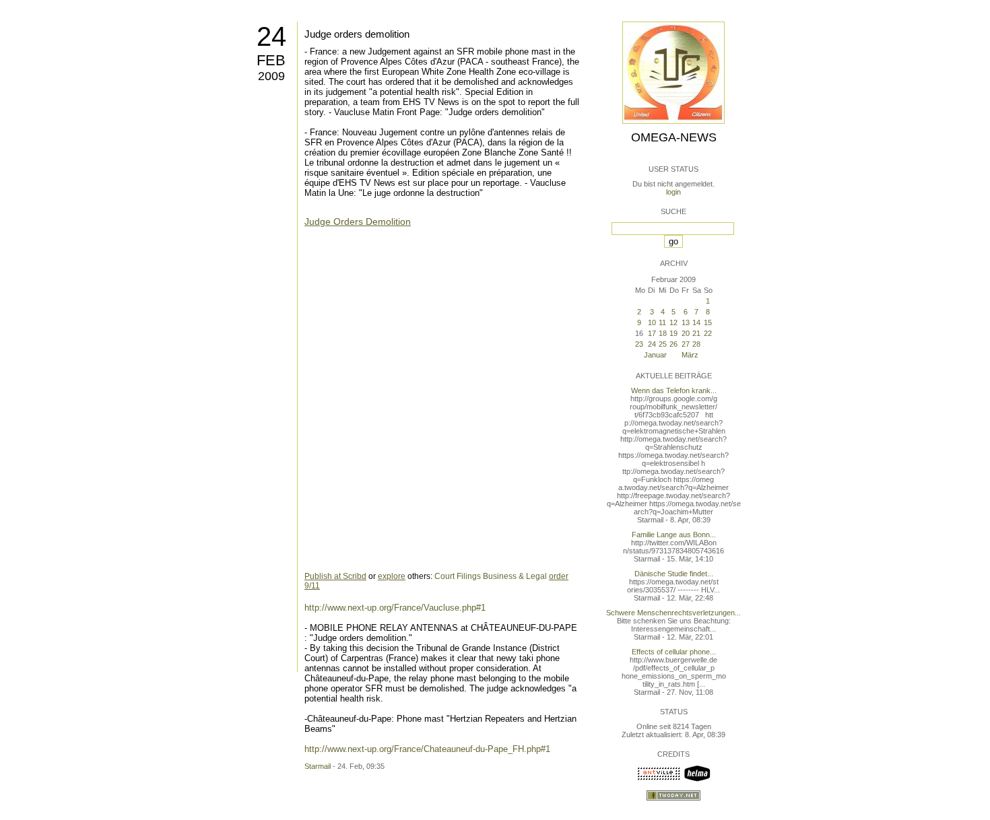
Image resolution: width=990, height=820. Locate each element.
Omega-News (674, 137)
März (690, 355)
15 (708, 322)
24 (271, 36)
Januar (655, 355)
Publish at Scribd (335, 576)
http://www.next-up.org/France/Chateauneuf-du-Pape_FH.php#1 (427, 749)
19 (673, 333)
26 (673, 344)
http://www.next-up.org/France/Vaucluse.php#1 (395, 608)
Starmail (317, 766)
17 (652, 333)
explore (391, 576)
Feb (271, 60)
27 (686, 344)
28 (696, 344)
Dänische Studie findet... (673, 574)
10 (652, 322)
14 (696, 322)
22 (708, 333)
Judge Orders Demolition (357, 221)
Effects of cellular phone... (674, 652)
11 (662, 322)
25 (663, 344)
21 (696, 333)
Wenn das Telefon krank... (674, 390)
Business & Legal (515, 576)
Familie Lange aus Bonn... (674, 535)
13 (686, 322)
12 (673, 322)
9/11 (312, 585)
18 (663, 333)
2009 (271, 76)
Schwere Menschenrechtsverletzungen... (673, 613)
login (673, 192)
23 (639, 344)
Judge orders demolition (356, 34)
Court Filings (457, 576)
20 (686, 333)
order (558, 576)
